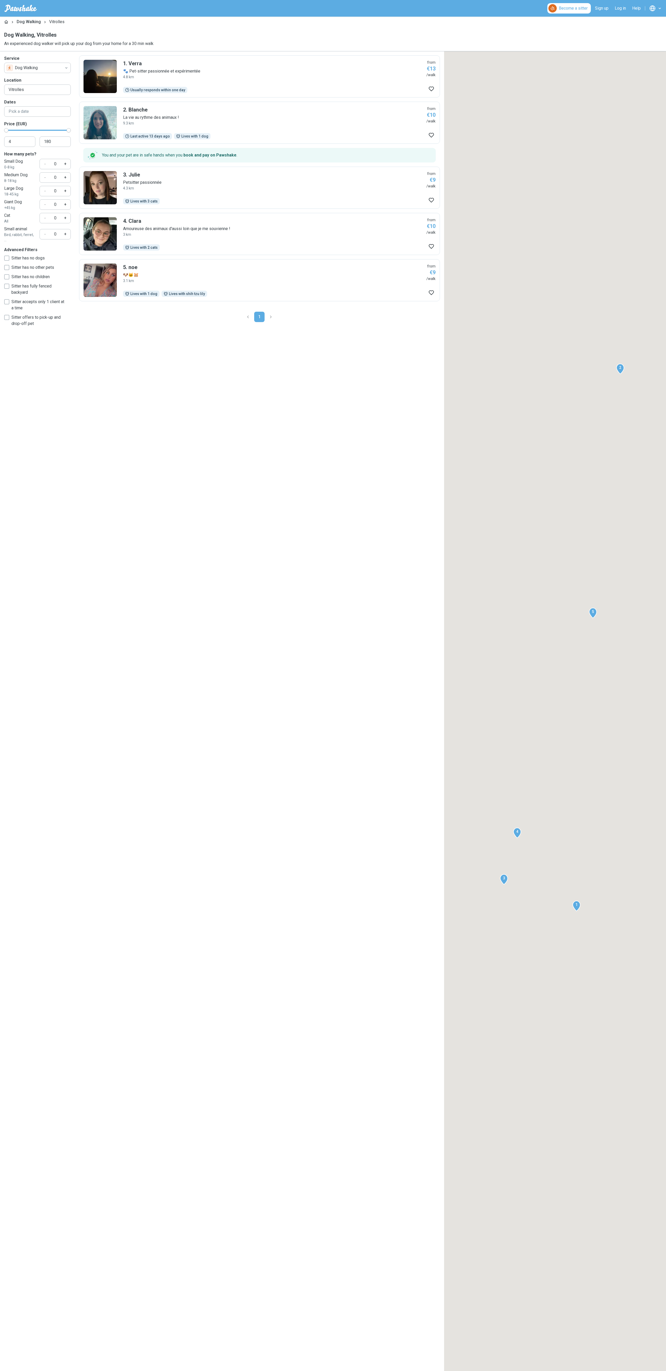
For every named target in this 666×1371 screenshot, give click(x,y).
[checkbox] (6, 258)
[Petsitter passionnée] (259, 187)
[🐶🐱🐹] (259, 280)
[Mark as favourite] (431, 89)
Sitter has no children (30, 276)
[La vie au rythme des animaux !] (259, 122)
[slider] (6, 130)
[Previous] (248, 317)
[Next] (271, 317)
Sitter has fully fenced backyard (31, 289)
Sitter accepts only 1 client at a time (37, 304)
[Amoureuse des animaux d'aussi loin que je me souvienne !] (259, 234)
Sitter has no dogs (28, 258)
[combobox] (37, 68)
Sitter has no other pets (32, 267)
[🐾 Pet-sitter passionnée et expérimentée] (259, 76)
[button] (576, 905)
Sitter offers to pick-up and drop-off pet (36, 320)
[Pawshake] (20, 8)
